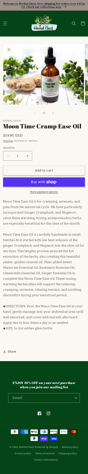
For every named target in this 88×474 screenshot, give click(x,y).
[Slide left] (34, 113)
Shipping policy (68, 453)
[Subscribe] (75, 398)
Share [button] (12, 351)
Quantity (9, 147)
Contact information (46, 459)
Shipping (8, 141)
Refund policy (70, 447)
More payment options (44, 191)
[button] (5, 23)
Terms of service (45, 453)
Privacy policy (23, 453)
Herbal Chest (26, 447)
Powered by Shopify (46, 447)
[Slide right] (53, 113)
